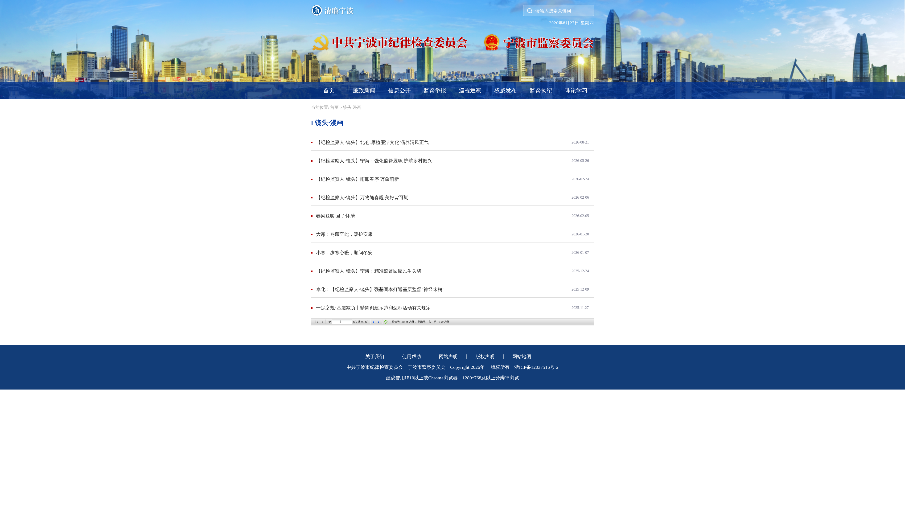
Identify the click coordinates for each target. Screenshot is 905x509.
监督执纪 (541, 90)
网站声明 (448, 356)
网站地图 (521, 356)
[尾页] (379, 322)
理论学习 (576, 90)
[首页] (316, 322)
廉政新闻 (364, 90)
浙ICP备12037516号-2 (536, 367)
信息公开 (399, 90)
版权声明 (485, 356)
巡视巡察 (470, 90)
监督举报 (435, 90)
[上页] (322, 322)
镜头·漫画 (352, 107)
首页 (328, 90)
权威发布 (505, 90)
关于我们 (374, 356)
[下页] (373, 322)
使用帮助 (411, 356)
